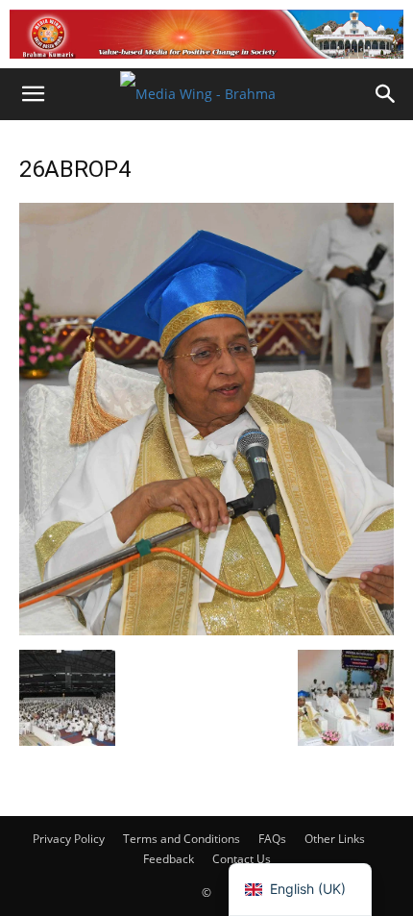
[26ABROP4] (206, 630)
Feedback (168, 859)
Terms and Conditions (181, 838)
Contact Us (241, 859)
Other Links (334, 838)
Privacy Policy (69, 838)
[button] (32, 94)
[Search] (386, 94)
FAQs (272, 838)
